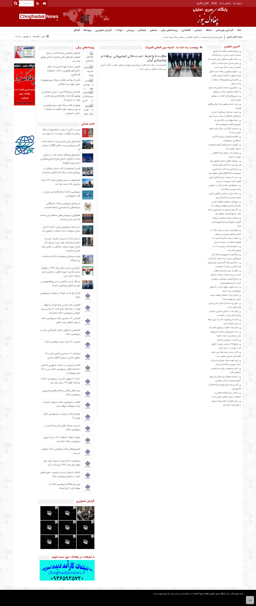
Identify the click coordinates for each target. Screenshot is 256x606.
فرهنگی (142, 30)
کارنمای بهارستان (224, 30)
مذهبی (153, 30)
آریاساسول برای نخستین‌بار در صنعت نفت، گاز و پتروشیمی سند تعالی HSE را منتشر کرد (60, 145)
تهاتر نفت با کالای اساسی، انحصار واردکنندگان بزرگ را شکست (225, 313)
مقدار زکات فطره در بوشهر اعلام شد (223, 328)
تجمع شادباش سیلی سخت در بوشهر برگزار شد (226, 248)
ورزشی (130, 30)
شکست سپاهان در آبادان (227, 340)
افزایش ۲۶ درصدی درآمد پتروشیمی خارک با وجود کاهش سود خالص (60, 320)
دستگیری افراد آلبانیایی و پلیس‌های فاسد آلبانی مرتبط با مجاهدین (224, 264)
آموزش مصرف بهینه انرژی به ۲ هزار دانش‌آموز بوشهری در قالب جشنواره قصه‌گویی (63, 71)
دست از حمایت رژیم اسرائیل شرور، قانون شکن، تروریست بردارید (225, 179)
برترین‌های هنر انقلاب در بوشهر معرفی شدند (226, 98)
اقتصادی (186, 30)
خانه (239, 30)
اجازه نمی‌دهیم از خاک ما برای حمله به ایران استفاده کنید (224, 322)
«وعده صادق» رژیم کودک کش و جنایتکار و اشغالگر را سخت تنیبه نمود (225, 114)
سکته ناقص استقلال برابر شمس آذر (223, 59)
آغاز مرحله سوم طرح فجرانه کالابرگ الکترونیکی (224, 387)
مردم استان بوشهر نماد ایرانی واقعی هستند (224, 106)
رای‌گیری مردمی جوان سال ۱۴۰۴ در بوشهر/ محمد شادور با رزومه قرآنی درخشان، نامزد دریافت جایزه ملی (60, 272)
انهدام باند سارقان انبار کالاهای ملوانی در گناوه (226, 155)
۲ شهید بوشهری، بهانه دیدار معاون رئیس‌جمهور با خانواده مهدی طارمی (225, 73)
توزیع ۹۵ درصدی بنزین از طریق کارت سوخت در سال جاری (226, 346)
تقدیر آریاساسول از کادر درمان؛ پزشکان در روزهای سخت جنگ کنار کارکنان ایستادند (61, 170)
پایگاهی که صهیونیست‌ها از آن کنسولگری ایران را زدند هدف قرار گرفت (224, 256)
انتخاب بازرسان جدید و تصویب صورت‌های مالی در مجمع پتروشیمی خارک (60, 474)
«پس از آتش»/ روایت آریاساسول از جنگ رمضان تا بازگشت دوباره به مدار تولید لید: (60, 132)
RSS (214, 3)
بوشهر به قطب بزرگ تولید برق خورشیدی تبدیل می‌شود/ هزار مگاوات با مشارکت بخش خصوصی (61, 109)
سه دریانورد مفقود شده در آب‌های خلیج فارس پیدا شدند (225, 289)
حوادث (119, 30)
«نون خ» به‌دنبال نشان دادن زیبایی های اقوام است (225, 305)
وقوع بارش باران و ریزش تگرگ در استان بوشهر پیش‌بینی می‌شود (225, 232)
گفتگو (77, 30)
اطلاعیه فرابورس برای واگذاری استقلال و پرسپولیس (226, 138)
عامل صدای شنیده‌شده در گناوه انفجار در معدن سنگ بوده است (226, 65)
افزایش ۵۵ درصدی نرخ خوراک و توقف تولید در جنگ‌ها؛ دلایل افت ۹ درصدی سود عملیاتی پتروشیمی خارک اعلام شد (60, 309)
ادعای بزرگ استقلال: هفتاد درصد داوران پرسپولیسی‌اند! (225, 297)
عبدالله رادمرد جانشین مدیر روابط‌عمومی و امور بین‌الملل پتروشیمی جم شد (60, 283)
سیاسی (198, 30)
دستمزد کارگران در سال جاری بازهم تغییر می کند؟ (225, 130)
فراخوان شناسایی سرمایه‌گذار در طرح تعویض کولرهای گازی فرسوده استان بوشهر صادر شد (60, 57)
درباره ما (237, 3)
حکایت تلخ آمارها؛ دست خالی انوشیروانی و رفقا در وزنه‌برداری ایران (133, 58)
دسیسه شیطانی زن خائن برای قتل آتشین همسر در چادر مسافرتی (225, 379)
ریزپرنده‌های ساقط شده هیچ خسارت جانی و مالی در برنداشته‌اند (226, 53)
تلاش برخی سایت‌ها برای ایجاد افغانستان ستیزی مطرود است (226, 354)
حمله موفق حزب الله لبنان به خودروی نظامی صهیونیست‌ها (227, 122)
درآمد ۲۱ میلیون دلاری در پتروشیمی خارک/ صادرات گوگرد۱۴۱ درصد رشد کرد (60, 381)
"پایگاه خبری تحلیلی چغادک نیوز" (212, 594)
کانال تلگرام (203, 3)
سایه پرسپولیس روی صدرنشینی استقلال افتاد (226, 370)
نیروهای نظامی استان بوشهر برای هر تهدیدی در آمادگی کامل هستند (225, 163)
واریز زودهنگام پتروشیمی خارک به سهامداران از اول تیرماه (64, 486)
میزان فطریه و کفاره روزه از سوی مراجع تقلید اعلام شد (226, 403)
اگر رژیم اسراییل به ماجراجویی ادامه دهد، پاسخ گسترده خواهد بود (224, 212)
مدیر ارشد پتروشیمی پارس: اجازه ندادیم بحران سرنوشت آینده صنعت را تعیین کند (61, 229)
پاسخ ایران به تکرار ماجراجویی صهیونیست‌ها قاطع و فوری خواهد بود (225, 171)
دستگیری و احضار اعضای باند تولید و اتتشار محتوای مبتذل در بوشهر (224, 90)
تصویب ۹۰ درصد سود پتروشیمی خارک (62, 342)
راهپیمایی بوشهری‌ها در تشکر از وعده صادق (226, 82)
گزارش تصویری (103, 30)
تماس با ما (225, 3)
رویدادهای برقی (169, 30)
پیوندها (87, 30)
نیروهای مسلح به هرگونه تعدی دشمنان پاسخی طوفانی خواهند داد (226, 204)
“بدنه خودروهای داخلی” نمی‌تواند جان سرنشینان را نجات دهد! (225, 334)
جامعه (209, 30)
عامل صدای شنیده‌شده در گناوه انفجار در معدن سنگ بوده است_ (192, 37)
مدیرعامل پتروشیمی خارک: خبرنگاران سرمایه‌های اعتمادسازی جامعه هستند (62, 205)
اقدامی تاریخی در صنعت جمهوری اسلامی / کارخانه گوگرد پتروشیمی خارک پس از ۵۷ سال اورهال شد (60, 369)
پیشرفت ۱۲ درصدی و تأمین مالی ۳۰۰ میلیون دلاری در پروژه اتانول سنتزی (62, 356)
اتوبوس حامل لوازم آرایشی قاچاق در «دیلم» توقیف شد (224, 147)
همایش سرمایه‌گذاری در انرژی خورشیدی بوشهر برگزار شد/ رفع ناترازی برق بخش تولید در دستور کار (61, 96)
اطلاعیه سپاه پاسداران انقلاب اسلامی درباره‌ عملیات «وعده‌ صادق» (225, 273)
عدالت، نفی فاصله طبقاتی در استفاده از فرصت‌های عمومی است (226, 395)
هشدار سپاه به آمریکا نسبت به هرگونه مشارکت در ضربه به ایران (226, 240)
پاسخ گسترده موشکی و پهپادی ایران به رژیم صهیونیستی (226, 281)
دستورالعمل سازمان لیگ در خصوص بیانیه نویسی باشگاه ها (224, 187)
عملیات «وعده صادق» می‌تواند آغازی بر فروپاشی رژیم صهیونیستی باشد (226, 222)
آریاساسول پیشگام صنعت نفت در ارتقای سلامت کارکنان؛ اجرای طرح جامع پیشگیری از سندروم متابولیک (60, 159)
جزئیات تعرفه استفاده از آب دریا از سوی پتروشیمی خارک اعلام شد (61, 439)
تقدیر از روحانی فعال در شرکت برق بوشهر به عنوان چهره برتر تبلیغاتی (60, 82)
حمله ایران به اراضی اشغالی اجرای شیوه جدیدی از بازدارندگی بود (225, 195)
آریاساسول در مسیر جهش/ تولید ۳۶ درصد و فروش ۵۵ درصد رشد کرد (60, 182)
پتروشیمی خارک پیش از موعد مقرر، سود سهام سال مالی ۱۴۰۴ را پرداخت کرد (61, 463)
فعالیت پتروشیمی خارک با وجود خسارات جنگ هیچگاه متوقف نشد (61, 404)
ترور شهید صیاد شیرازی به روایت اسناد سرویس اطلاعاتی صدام (225, 362)
